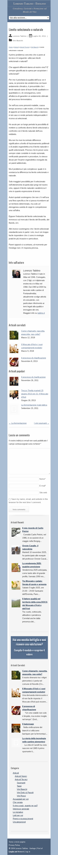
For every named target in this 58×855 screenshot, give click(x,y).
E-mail (42, 486)
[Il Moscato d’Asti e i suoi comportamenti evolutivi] (14, 348)
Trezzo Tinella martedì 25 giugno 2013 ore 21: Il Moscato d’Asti (34, 393)
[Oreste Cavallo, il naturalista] (16, 550)
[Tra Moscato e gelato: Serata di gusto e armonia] (16, 585)
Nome (42, 479)
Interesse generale (21, 809)
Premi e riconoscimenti (23, 818)
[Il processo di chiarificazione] (14, 362)
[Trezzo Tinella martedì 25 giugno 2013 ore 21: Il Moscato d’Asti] (14, 394)
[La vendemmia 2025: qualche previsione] (16, 567)
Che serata (18, 802)
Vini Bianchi (18, 41)
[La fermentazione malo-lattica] (14, 409)
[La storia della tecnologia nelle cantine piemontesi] (16, 742)
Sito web (43, 492)
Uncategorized (19, 822)
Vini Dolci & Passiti (25, 792)
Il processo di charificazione (33, 377)
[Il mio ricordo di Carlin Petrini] (16, 532)
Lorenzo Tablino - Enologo (29, 3)
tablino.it (41, 313)
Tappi (19, 786)
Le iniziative (18, 812)
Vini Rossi (21, 796)
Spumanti (21, 783)
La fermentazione (18, 423)
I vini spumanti (41, 423)
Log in (27, 851)
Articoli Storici (21, 776)
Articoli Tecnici (21, 779)
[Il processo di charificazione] (14, 381)
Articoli (16, 773)
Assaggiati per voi (20, 799)
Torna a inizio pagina (17, 842)
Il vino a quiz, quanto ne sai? (25, 805)
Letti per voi (18, 815)
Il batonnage (28, 724)
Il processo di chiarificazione (33, 358)
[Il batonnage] (16, 728)
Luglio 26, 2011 (39, 36)
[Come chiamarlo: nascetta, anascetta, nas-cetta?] (14, 335)
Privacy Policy (14, 845)
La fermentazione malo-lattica (34, 405)
